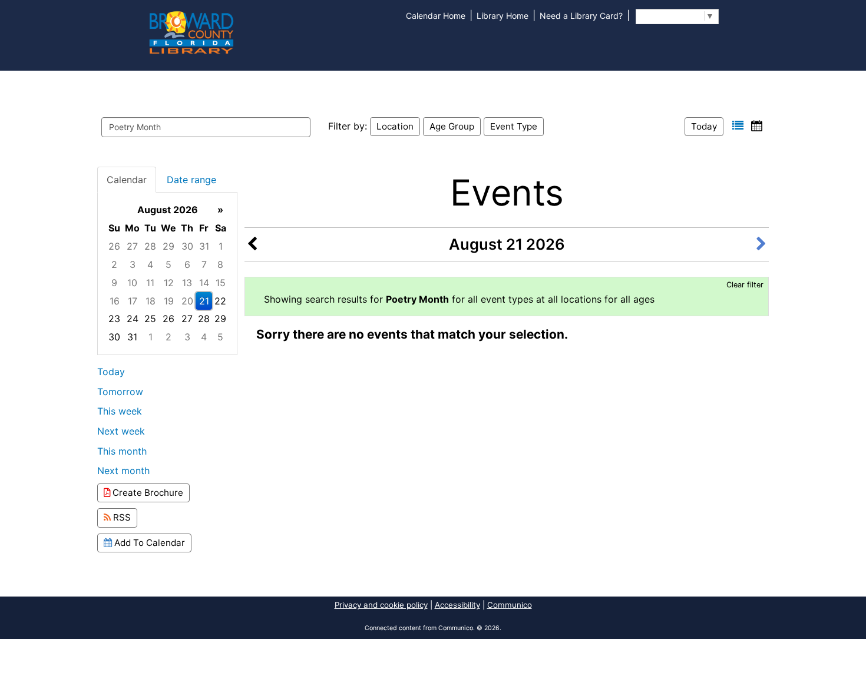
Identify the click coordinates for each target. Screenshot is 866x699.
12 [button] (169, 283)
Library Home (502, 16)
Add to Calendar (148, 542)
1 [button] (221, 246)
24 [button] (132, 318)
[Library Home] (190, 31)
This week (119, 411)
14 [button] (204, 283)
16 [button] (115, 301)
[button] (737, 125)
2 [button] (114, 264)
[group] (167, 273)
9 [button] (114, 283)
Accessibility (457, 604)
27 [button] (132, 246)
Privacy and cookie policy (381, 604)
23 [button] (114, 318)
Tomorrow (120, 391)
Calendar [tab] (127, 179)
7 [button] (204, 264)
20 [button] (187, 301)
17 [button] (132, 301)
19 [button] (169, 301)
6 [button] (187, 264)
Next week (121, 431)
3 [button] (132, 264)
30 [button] (187, 246)
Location (395, 126)
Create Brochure (146, 492)
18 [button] (151, 301)
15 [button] (221, 283)
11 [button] (150, 283)
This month (122, 451)
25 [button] (150, 318)
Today (704, 126)
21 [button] (204, 301)
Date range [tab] (191, 179)
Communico (509, 604)
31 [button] (204, 246)
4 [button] (150, 264)
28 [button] (150, 246)
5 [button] (168, 264)
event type (513, 126)
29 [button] (168, 246)
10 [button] (132, 283)
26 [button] (114, 246)
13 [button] (187, 283)
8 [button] (220, 264)
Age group (451, 126)
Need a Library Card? (581, 16)
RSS (121, 517)
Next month (123, 470)
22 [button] (220, 301)
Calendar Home (435, 16)
